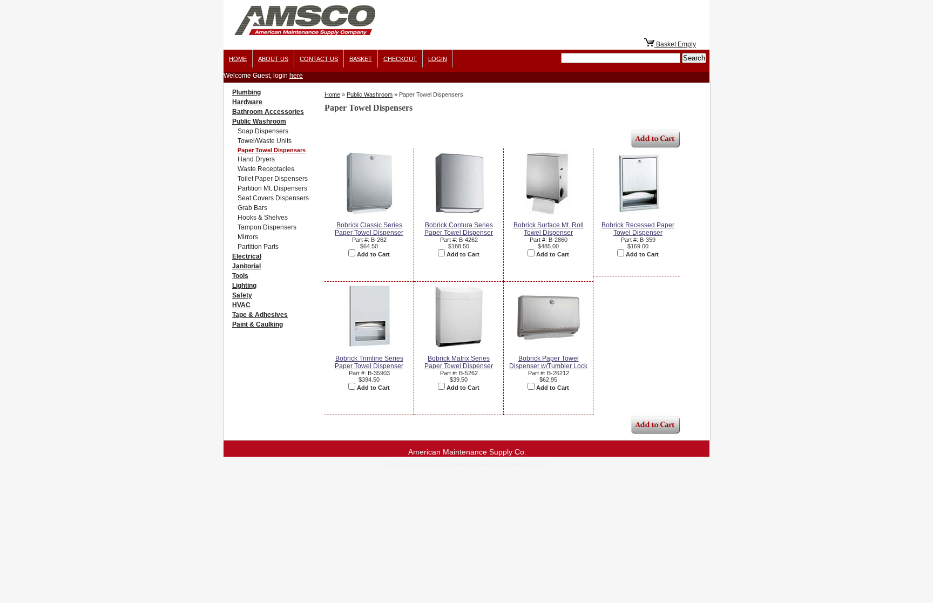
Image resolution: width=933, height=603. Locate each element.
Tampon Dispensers (267, 227)
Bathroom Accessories (268, 112)
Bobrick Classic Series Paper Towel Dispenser (369, 228)
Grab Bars (252, 208)
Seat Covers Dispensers (273, 198)
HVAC (241, 305)
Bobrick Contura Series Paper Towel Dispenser (458, 228)
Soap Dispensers (263, 131)
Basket (360, 59)
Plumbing (246, 92)
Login (437, 59)
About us (273, 59)
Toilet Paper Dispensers (273, 178)
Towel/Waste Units (265, 141)
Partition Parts (258, 246)
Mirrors (248, 237)
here (296, 75)
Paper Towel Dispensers (272, 150)
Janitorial (246, 266)
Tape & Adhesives (260, 315)
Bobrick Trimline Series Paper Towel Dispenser (369, 362)
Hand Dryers (256, 159)
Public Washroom (259, 121)
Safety (242, 295)
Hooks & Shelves (263, 217)
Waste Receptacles (266, 169)
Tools (240, 276)
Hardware (247, 102)
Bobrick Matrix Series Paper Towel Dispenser (458, 362)
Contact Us (319, 59)
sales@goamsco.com (513, 463)
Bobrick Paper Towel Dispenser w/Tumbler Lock (548, 362)
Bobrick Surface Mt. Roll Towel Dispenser (548, 228)
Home (238, 59)
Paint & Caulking (257, 324)
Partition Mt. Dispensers (272, 188)
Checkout (400, 59)
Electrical (246, 256)
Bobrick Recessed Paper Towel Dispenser (637, 228)
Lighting (244, 285)
